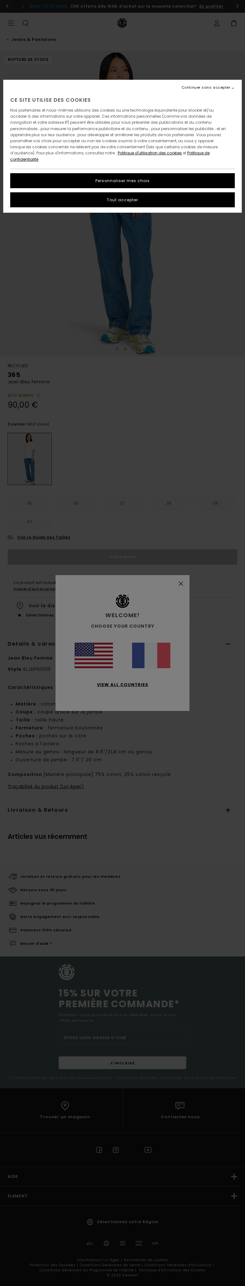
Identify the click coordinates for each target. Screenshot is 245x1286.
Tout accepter (122, 200)
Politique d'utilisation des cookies (150, 153)
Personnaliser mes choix (122, 180)
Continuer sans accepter (206, 87)
